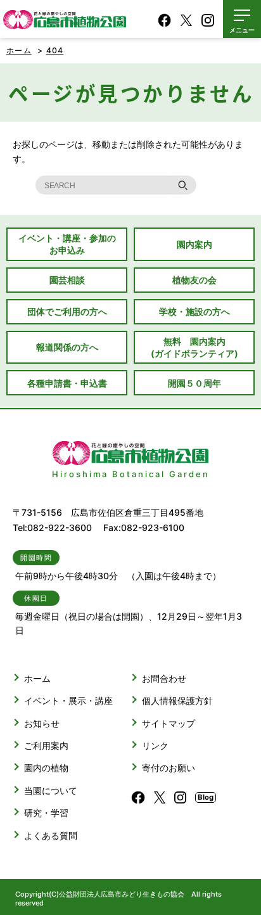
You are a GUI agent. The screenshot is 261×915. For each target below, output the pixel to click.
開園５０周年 (194, 383)
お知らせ (42, 723)
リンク (155, 745)
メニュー (242, 30)
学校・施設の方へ (194, 311)
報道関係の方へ (67, 347)
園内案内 (194, 244)
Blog (205, 797)
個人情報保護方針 (177, 700)
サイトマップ (168, 723)
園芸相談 (67, 279)
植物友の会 (194, 279)
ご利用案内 (46, 745)
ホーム (19, 50)
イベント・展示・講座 (68, 700)
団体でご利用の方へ (67, 311)
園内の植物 (46, 767)
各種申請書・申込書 (67, 383)
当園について (50, 790)
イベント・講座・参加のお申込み (67, 244)
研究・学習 (46, 812)
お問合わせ (164, 678)
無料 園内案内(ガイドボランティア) (194, 347)
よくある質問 (50, 835)
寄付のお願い (168, 767)
